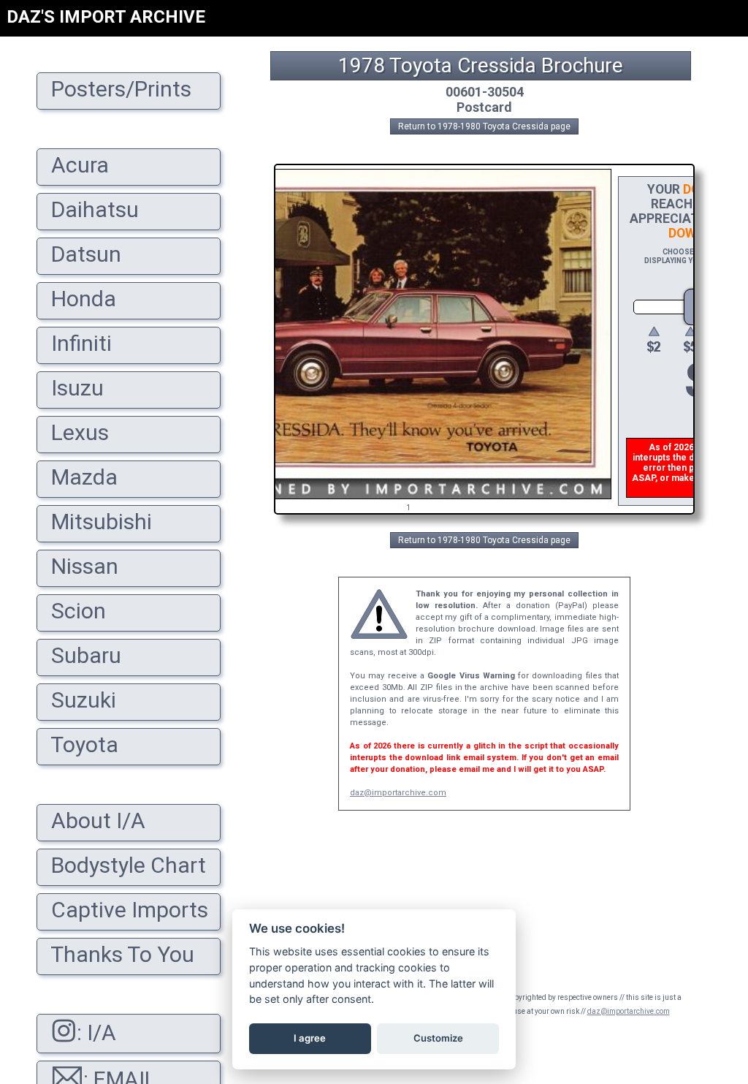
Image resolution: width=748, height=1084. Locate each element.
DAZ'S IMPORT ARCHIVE (106, 17)
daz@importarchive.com (398, 792)
